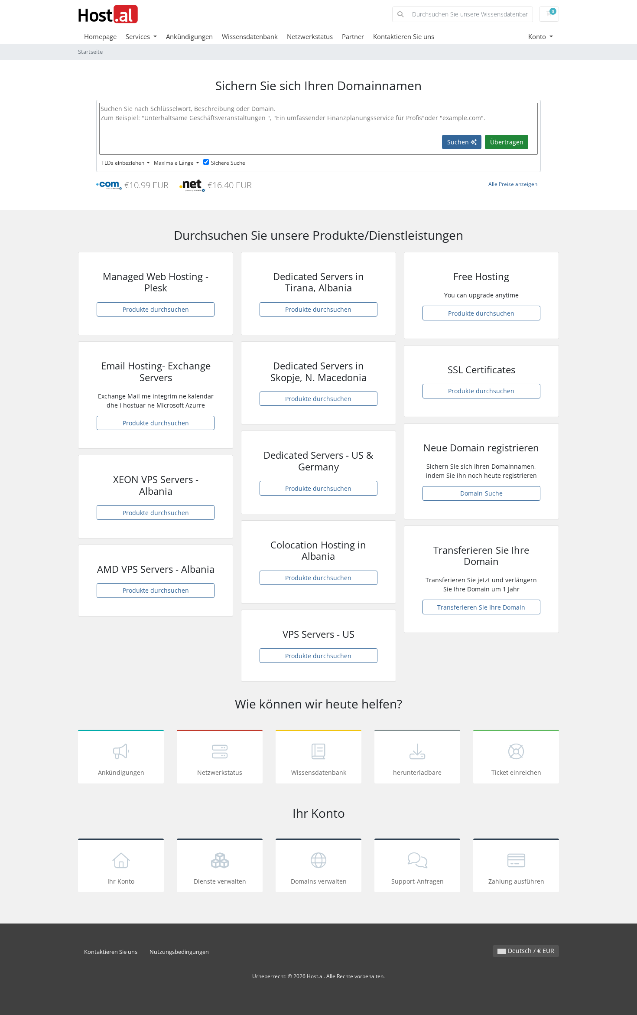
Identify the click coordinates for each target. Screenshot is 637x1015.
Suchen (459, 142)
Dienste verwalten (220, 881)
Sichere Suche (228, 162)
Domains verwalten (319, 881)
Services (139, 36)
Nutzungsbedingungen (179, 952)
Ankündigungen (189, 36)
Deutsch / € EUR (530, 950)
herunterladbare (417, 772)
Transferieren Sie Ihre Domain (481, 607)
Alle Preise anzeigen (512, 184)
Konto (538, 36)
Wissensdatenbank (250, 36)
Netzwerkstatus (310, 36)
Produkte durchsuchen (156, 309)
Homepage (100, 36)
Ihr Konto (120, 881)
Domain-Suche (481, 493)
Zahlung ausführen (516, 881)
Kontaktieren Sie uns (403, 36)
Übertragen (506, 142)
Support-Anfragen (417, 881)
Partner (353, 36)
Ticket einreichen (516, 772)
